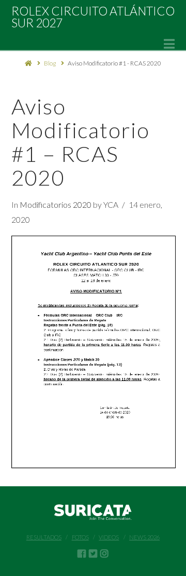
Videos (109, 537)
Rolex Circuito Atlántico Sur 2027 (93, 17)
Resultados (43, 537)
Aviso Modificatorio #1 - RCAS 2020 (114, 63)
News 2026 (144, 537)
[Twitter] (93, 553)
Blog (50, 63)
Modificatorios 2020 (55, 204)
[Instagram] (104, 553)
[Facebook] (82, 553)
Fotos (80, 537)
